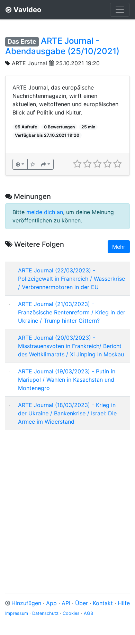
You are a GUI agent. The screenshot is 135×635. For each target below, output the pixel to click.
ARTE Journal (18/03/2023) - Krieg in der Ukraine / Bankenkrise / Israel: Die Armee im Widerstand (67, 413)
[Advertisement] (67, 503)
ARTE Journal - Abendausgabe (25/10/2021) (62, 46)
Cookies (71, 613)
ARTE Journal (29, 63)
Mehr (118, 246)
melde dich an (44, 212)
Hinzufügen (26, 603)
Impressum (16, 613)
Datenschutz (45, 613)
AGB (88, 613)
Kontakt (103, 603)
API (66, 603)
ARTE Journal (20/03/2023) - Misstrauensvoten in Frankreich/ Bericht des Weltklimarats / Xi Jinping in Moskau (71, 346)
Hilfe (124, 603)
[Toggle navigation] (119, 10)
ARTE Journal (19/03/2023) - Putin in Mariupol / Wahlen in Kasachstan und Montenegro (66, 379)
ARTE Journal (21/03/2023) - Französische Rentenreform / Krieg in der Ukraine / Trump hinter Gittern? (71, 312)
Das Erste (22, 41)
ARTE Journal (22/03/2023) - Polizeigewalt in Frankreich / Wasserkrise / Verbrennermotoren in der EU (71, 278)
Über (81, 603)
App (51, 603)
